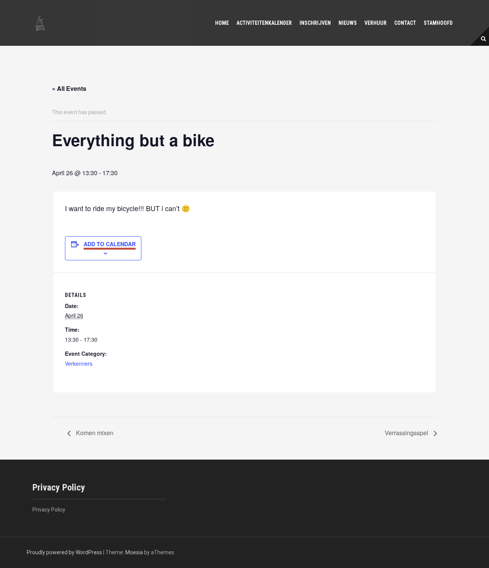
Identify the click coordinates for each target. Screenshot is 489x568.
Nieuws (347, 23)
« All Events (69, 88)
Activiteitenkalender (264, 23)
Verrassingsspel (407, 432)
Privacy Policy (48, 510)
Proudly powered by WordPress (64, 552)
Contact (405, 23)
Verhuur (375, 23)
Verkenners (78, 363)
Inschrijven (315, 23)
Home (222, 23)
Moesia (134, 552)
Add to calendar (110, 244)
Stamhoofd (438, 23)
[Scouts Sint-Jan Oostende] (40, 22)
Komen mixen (93, 432)
